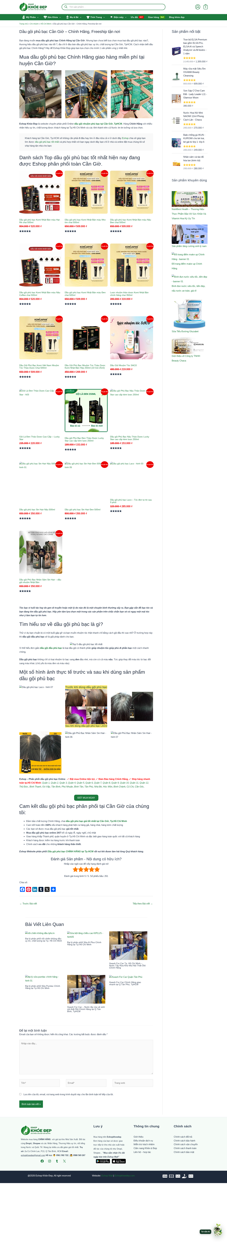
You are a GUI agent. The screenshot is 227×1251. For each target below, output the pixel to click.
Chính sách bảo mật (184, 1152)
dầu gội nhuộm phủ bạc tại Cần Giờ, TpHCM (98, 123)
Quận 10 (124, 782)
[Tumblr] (57, 1161)
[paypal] (178, 1176)
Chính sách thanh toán (185, 1148)
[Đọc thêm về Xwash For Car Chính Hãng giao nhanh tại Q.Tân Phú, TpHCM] (125, 976)
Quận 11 (134, 782)
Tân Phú (88, 786)
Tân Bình (55, 786)
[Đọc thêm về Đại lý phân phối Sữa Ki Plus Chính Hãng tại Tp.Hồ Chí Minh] (86, 934)
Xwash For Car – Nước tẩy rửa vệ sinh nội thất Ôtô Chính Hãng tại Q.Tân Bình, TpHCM (86, 1009)
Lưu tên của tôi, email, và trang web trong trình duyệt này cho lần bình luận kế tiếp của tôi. (68, 1094)
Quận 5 (80, 782)
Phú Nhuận (67, 786)
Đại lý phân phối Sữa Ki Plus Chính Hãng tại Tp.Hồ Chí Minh (84, 943)
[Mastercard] (171, 1176)
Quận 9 (115, 782)
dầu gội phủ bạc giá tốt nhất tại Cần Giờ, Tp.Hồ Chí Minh (96, 821)
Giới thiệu (138, 1136)
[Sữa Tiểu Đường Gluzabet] (190, 313)
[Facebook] (42, 1161)
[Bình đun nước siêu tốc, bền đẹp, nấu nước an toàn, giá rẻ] (190, 279)
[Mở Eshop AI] (217, 1230)
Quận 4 (72, 782)
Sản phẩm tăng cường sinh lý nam (189, 246)
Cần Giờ (139, 786)
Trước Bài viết (28, 903)
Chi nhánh (34, 24)
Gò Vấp (46, 786)
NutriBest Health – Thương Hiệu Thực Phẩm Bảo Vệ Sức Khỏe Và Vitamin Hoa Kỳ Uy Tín (189, 214)
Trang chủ (23, 24)
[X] (64, 1161)
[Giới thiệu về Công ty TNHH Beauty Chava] (190, 345)
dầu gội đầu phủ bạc (51, 648)
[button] (37, 17)
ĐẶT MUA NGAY (86, 797)
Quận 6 (89, 782)
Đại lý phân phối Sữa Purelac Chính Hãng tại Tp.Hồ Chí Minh (42, 987)
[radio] (75, 870)
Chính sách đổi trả (183, 1136)
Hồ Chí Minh (46, 24)
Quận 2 (54, 782)
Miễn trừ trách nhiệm (144, 1144)
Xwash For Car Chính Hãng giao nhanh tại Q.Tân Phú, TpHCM (125, 983)
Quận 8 (106, 782)
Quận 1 (46, 782)
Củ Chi (130, 786)
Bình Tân (78, 786)
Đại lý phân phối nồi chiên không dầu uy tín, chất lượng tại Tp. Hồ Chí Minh (43, 939)
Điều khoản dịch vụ (143, 1140)
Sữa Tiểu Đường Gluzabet (185, 331)
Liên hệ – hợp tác (142, 1152)
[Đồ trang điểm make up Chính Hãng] (190, 256)
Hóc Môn (107, 786)
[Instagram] (49, 1161)
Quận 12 (144, 782)
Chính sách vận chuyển (186, 1144)
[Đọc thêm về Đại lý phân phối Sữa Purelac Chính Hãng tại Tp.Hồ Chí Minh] (44, 978)
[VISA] (165, 1176)
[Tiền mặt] (184, 1176)
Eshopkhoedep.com (125, 1175)
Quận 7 (97, 782)
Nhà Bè (98, 786)
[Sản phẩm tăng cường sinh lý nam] (190, 234)
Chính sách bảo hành (184, 1140)
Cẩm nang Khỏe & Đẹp (145, 1148)
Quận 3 (63, 782)
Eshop (125, 138)
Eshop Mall (107, 1175)
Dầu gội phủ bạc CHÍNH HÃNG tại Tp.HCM (70, 851)
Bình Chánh (119, 786)
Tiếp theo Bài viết (143, 903)
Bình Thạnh (35, 786)
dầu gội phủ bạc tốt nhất (47, 141)
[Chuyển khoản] (191, 1176)
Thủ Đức (23, 786)
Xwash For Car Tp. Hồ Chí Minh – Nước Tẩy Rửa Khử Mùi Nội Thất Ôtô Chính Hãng (127, 965)
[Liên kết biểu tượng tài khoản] (197, 7)
